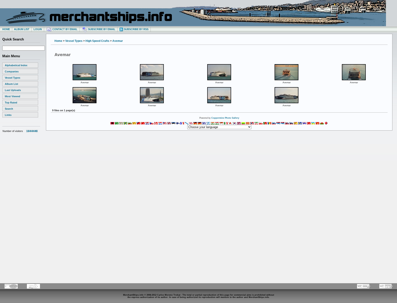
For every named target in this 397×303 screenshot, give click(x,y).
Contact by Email (64, 29)
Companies (12, 71)
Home (6, 29)
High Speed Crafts (97, 41)
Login (38, 29)
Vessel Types (12, 77)
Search (9, 108)
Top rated (11, 102)
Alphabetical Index (16, 65)
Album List (21, 29)
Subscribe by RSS (135, 29)
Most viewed (12, 96)
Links (8, 115)
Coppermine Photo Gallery (225, 118)
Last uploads (13, 90)
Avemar (117, 41)
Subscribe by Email (101, 29)
